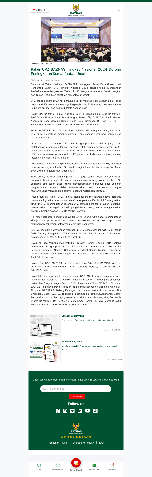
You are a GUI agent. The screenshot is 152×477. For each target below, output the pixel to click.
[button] (118, 10)
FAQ (101, 442)
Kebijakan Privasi (58, 442)
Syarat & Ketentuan (83, 442)
